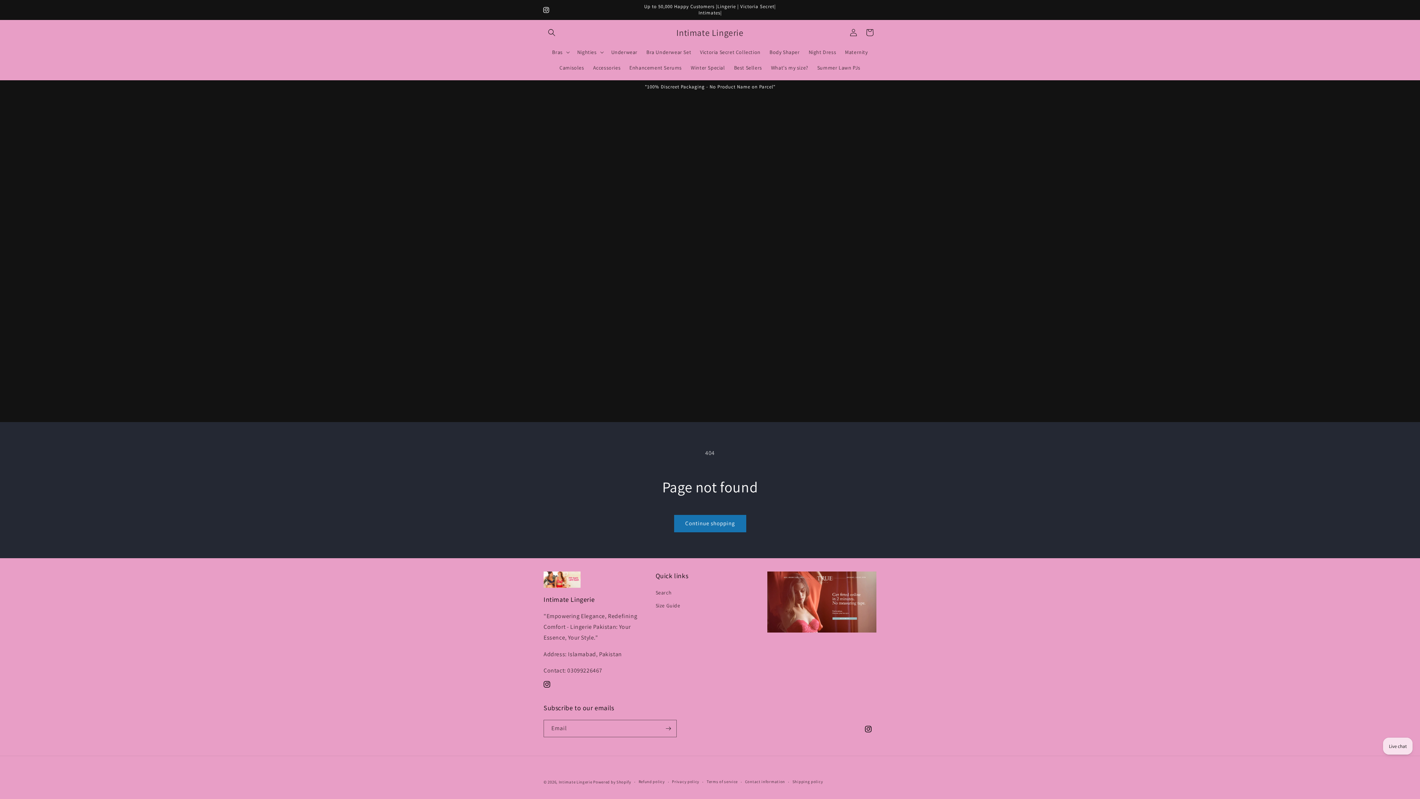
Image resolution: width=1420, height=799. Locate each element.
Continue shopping (710, 523)
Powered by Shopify (612, 782)
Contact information (765, 781)
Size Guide (668, 605)
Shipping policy (807, 781)
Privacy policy (685, 781)
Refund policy (652, 781)
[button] (552, 32)
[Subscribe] (668, 728)
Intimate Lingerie (575, 782)
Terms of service (722, 781)
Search (664, 592)
